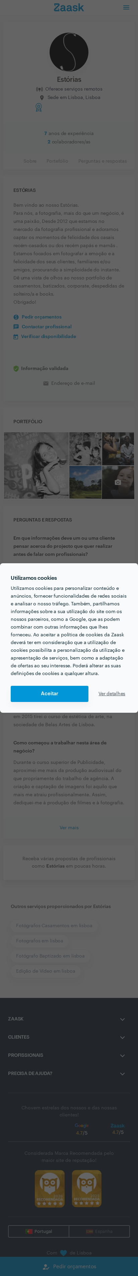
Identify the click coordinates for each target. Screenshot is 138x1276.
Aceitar (49, 693)
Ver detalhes (111, 694)
